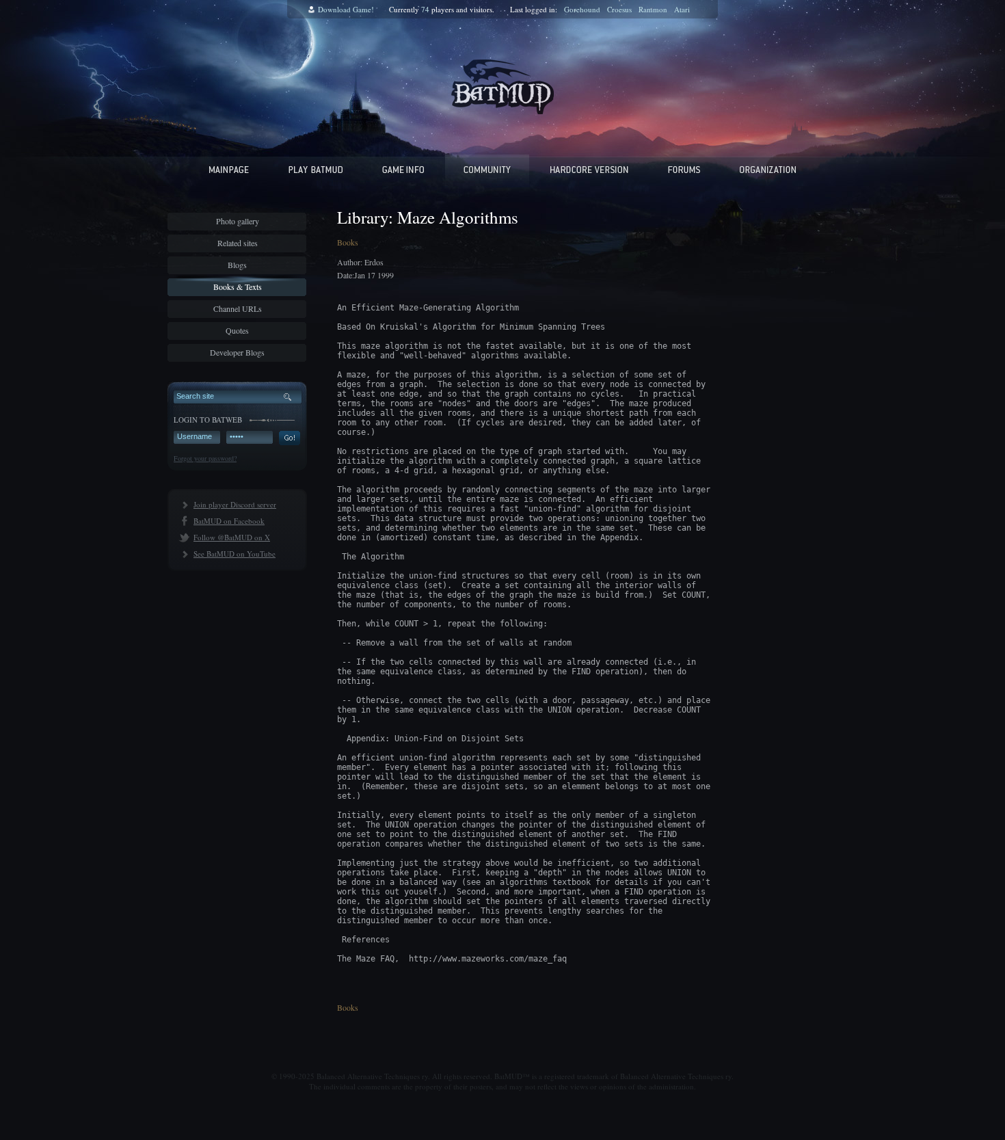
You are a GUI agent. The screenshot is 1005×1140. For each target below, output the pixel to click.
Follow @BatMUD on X (231, 537)
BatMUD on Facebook (229, 521)
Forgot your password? (205, 458)
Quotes (237, 330)
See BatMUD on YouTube (234, 553)
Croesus (619, 9)
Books (347, 242)
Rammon (653, 9)
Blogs (237, 264)
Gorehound (582, 9)
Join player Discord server (234, 504)
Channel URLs (237, 308)
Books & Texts (237, 286)
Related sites (237, 242)
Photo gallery (237, 220)
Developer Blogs (237, 352)
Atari (682, 9)
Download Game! (346, 9)
